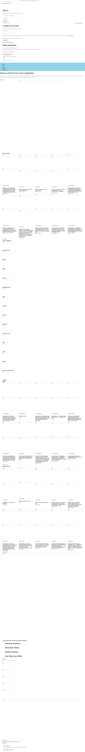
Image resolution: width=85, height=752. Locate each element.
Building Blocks (6, 287)
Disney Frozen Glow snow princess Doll (41, 190)
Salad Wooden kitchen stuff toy (41, 503)
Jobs (4, 342)
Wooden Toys (6, 250)
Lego (4, 296)
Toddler (5, 305)
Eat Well (5, 324)
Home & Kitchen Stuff (8, 370)
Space (4, 361)
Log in (4, 42)
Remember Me (7, 23)
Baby (4, 268)
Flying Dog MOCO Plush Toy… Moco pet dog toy (25, 190)
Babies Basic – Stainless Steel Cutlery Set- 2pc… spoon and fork (59, 417)
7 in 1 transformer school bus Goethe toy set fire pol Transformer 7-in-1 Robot (58, 190)
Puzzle (4, 259)
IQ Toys (4, 278)
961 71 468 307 (8, 660)
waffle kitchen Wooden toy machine (9, 503)
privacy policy (71, 35)
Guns (4, 351)
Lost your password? (78, 23)
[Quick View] (19, 185)
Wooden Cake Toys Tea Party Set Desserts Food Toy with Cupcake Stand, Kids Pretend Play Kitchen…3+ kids (58, 504)
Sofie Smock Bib (22, 416)
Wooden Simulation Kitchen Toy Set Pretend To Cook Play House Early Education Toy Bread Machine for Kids (42, 545)
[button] (42, 697)
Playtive (5, 380)
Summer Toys (6, 333)
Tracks (4, 315)
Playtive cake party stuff (24, 501)
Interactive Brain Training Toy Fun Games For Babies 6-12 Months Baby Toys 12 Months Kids (26, 457)
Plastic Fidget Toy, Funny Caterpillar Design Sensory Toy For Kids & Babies (75, 457)
